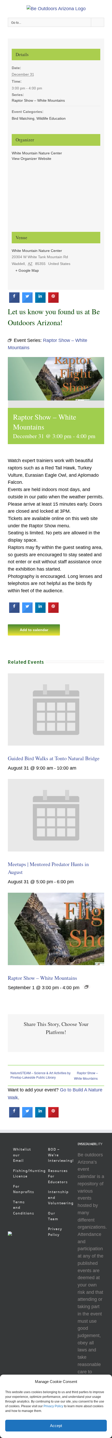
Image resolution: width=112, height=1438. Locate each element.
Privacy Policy (53, 1406)
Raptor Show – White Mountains (42, 977)
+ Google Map (27, 270)
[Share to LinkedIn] (40, 301)
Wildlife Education (51, 118)
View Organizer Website (31, 158)
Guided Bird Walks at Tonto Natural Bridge (53, 758)
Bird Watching (23, 118)
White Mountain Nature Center (37, 153)
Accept (56, 1425)
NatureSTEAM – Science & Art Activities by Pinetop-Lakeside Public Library (40, 1075)
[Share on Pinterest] (53, 301)
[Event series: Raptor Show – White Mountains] (86, 986)
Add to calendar (34, 630)
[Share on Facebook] (14, 301)
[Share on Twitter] (27, 301)
